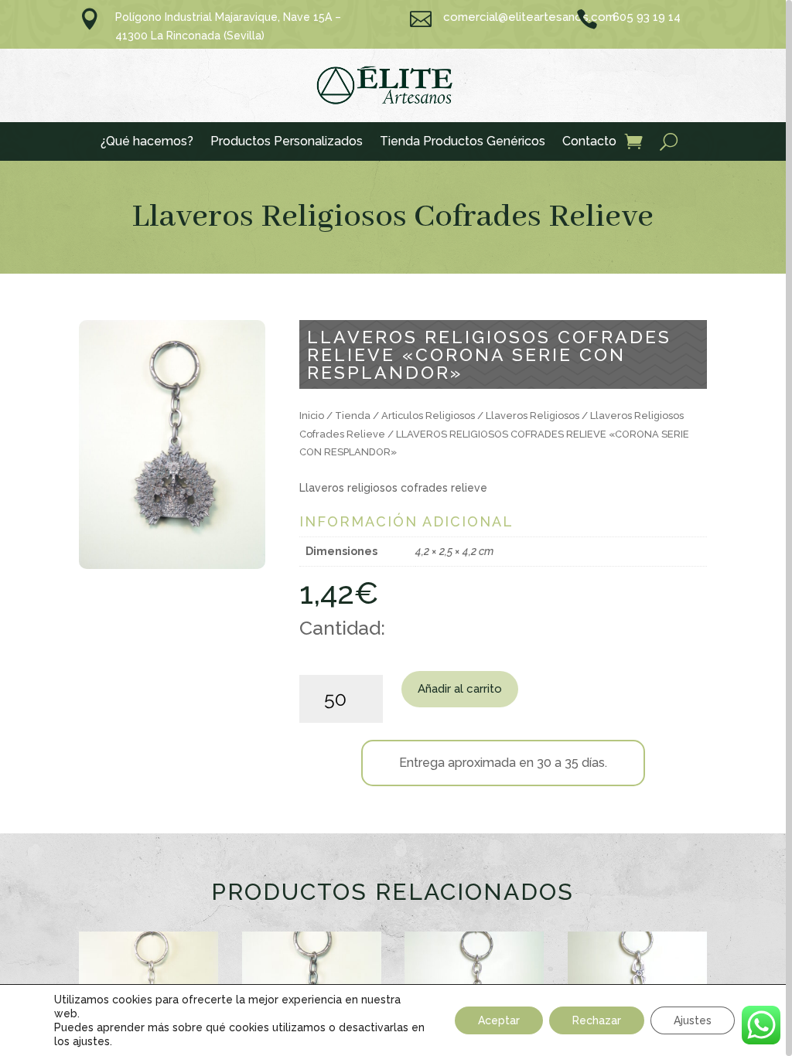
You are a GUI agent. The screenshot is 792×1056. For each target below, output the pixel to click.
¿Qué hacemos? (147, 142)
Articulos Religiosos (428, 415)
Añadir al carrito (460, 689)
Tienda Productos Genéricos (462, 142)
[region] (396, 528)
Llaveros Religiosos (532, 415)
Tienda (352, 415)
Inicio (311, 415)
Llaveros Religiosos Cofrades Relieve (392, 216)
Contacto (589, 142)
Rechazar (596, 1020)
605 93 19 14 (647, 17)
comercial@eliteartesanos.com (529, 17)
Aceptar (499, 1020)
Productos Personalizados (286, 142)
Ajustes (693, 1020)
